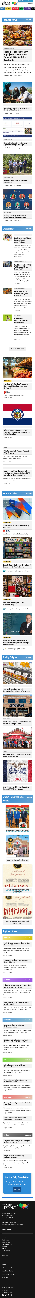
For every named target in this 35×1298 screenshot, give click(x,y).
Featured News (7, 105)
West (21, 8)
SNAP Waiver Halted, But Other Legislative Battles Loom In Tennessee (16, 690)
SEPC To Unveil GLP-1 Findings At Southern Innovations (14, 1026)
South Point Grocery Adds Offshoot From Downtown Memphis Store (17, 723)
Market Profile (7, 427)
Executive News (7, 212)
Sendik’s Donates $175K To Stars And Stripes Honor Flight (22, 267)
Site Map (4, 1265)
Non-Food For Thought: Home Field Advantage (13, 604)
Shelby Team (8, 75)
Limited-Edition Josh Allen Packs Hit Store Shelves (21, 321)
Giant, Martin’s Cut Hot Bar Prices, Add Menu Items (21, 294)
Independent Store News (20, 261)
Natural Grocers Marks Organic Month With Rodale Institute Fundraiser (17, 109)
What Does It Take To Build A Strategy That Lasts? (16, 527)
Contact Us (5, 1277)
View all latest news (17, 349)
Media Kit (4, 1248)
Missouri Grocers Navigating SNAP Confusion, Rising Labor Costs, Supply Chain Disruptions (17, 432)
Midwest (8, 8)
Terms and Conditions (7, 1292)
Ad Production (6, 1251)
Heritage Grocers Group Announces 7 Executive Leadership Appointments (15, 216)
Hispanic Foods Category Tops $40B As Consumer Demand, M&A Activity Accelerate (16, 56)
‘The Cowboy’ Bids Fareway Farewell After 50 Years (16, 452)
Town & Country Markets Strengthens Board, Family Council (15, 1081)
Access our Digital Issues (8, 1274)
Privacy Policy (5, 1290)
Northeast (27, 8)
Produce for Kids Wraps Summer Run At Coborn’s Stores (22, 240)
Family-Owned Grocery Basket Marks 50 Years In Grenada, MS (17, 756)
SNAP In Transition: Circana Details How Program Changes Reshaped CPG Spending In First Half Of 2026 (17, 473)
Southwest (15, 8)
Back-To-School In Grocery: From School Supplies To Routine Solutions (17, 566)
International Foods (9, 48)
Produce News (17, 235)
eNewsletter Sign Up (7, 1271)
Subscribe (17, 1189)
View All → (29, 20)
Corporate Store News (19, 288)
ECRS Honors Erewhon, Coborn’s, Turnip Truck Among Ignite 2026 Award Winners (16, 1041)
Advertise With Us (6, 1244)
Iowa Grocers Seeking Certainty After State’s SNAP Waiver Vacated (16, 788)
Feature (5, 447)
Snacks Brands (17, 315)
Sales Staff (4, 1246)
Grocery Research (8, 139)
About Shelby (5, 1238)
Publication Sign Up (7, 1268)
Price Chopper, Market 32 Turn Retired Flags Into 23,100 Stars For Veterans (17, 986)
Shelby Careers (6, 1242)
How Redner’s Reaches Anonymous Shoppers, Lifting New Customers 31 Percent (16, 386)
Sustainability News (8, 177)
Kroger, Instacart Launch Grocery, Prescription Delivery (14, 1156)
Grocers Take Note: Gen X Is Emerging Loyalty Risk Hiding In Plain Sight (15, 144)
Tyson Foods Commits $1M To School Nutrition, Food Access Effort (15, 1118)
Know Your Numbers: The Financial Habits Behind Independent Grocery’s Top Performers (16, 643)
